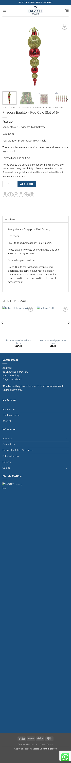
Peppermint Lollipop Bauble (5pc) (53, 341)
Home (5, 108)
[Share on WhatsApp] (5, 194)
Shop (13, 108)
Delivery (6, 462)
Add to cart (26, 184)
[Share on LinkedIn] (31, 194)
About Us (7, 438)
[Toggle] (67, 438)
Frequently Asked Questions (17, 450)
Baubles (59, 108)
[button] (4, 10)
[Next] (63, 56)
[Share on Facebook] (10, 194)
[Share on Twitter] (15, 194)
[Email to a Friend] (21, 194)
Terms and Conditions (28, 744)
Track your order (11, 415)
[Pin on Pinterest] (26, 194)
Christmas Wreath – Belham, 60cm (18, 341)
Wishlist (6, 421)
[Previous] (8, 56)
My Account (8, 409)
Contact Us (8, 444)
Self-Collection (10, 456)
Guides (6, 467)
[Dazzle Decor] (35, 10)
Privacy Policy (46, 744)
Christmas (24, 108)
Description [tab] (10, 219)
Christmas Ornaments (42, 108)
